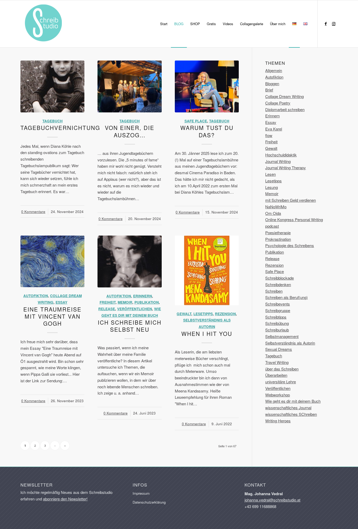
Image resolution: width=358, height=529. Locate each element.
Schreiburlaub (277, 329)
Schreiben (274, 291)
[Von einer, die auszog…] (129, 86)
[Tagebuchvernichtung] (52, 86)
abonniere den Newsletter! (65, 498)
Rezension (225, 313)
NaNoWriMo (275, 206)
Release (106, 308)
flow (268, 135)
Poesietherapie (278, 232)
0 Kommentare (33, 211)
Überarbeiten (276, 375)
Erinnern (142, 295)
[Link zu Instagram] (334, 24)
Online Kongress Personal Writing (294, 219)
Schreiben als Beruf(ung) (286, 297)
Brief (269, 89)
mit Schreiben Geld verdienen (290, 200)
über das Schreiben (282, 369)
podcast (272, 226)
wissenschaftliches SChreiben (291, 414)
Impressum (141, 493)
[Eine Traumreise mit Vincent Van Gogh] (52, 261)
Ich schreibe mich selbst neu (129, 325)
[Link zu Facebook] (326, 24)
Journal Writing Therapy (285, 167)
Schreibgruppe (277, 310)
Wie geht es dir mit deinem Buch (293, 401)
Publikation (146, 302)
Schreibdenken (278, 284)
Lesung (271, 187)
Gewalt (184, 313)
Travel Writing (277, 362)
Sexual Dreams (278, 349)
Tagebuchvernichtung (60, 128)
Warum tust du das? (207, 131)
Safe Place (196, 120)
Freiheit (108, 302)
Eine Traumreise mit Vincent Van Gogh (52, 316)
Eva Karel (273, 129)
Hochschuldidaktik (281, 154)
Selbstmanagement (282, 336)
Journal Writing (278, 161)
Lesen (270, 174)
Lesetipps (203, 313)
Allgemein (273, 70)
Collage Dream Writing (284, 96)
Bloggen (272, 83)
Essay (61, 302)
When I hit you (206, 333)
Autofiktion (35, 295)
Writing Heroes (278, 420)
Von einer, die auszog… (129, 131)
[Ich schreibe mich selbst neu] (129, 261)
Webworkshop (277, 394)
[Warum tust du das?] (207, 86)
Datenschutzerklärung (149, 502)
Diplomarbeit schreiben (285, 109)
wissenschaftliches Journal (288, 407)
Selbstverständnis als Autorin (290, 343)
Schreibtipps (275, 317)
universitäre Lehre (280, 381)
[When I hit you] (207, 270)
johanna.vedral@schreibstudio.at (272, 500)
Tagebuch (52, 120)
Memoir (125, 302)
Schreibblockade (279, 278)
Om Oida (273, 213)
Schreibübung (277, 323)
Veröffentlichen (134, 308)
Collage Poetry (277, 103)
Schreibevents (277, 304)
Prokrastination (278, 239)
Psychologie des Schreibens (289, 245)
